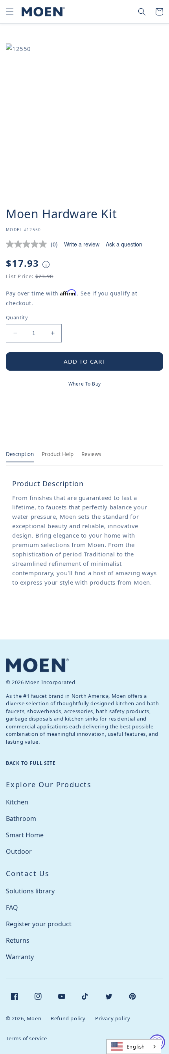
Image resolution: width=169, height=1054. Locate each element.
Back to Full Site (30, 763)
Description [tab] (20, 454)
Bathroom (21, 818)
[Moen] (37, 665)
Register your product (39, 924)
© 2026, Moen (23, 1018)
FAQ (12, 907)
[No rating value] (28, 244)
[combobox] (134, 1046)
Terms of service (26, 1038)
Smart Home (25, 835)
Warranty (20, 957)
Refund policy (68, 1018)
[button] (9, 11)
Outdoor (19, 851)
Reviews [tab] (91, 454)
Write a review (81, 244)
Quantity (17, 317)
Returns (17, 940)
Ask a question (124, 244)
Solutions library (30, 891)
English (136, 1046)
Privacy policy (112, 1018)
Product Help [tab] (57, 454)
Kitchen (17, 802)
